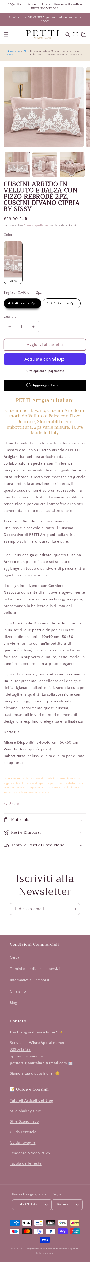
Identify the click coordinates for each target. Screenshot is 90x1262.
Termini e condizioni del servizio (36, 969)
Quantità (10, 316)
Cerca (15, 958)
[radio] (13, 262)
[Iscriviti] (74, 909)
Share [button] (14, 804)
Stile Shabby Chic (25, 1111)
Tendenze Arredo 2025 (30, 1153)
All (25, 51)
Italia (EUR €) (27, 1204)
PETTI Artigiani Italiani (31, 1249)
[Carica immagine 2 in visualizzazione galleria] (45, 164)
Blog (13, 1003)
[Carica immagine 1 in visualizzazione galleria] (17, 164)
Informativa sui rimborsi (29, 980)
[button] (6, 34)
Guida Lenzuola (23, 1132)
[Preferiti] (75, 34)
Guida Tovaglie (23, 1142)
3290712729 (20, 1049)
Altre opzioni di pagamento (45, 371)
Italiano (62, 1204)
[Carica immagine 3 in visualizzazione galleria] (72, 164)
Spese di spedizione (36, 225)
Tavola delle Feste (26, 1163)
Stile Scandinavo (24, 1121)
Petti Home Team (45, 1253)
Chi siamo (18, 992)
